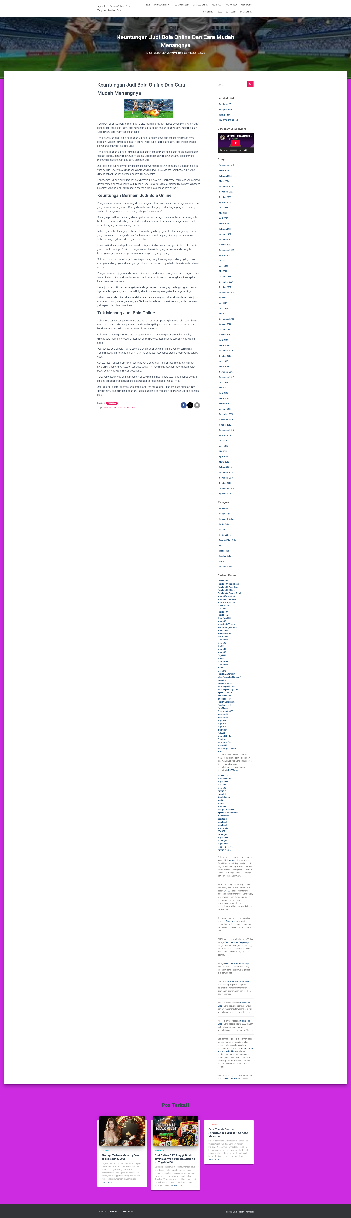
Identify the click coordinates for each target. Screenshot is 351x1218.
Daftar (102, 1212)
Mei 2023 (223, 213)
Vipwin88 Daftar (225, 736)
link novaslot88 (224, 633)
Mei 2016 (223, 451)
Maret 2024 (224, 181)
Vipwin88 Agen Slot (226, 596)
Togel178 (222, 655)
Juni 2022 (223, 266)
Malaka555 (222, 775)
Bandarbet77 (225, 104)
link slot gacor (224, 699)
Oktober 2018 (225, 356)
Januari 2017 (225, 409)
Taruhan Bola (231, 5)
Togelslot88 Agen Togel (228, 587)
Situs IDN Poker (232, 1079)
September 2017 (226, 377)
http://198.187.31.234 (228, 120)
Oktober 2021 (225, 287)
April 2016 (223, 456)
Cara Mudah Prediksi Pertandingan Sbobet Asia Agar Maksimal (228, 1132)
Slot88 (220, 646)
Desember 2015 (226, 472)
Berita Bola (231, 12)
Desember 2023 (226, 186)
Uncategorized (226, 567)
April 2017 (223, 393)
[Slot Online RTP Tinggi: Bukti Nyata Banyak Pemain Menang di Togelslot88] (175, 1131)
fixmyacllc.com (225, 696)
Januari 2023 (225, 234)
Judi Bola (107, 408)
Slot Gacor (222, 609)
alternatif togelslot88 (227, 627)
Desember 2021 (226, 282)
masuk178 (222, 745)
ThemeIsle (249, 1212)
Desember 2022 (226, 239)
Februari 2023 (225, 229)
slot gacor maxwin (226, 809)
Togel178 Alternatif (226, 674)
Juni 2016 (223, 446)
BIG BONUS (114, 1212)
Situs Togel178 (224, 618)
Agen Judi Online (200, 5)
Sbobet (221, 803)
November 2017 (226, 372)
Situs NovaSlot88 (225, 711)
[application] (236, 143)
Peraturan (128, 1212)
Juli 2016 (223, 441)
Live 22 (227, 891)
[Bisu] (245, 150)
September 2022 (226, 250)
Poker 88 (230, 860)
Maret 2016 (224, 462)
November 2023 (226, 192)
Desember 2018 (226, 351)
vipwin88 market (225, 683)
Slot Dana (222, 671)
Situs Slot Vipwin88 (226, 602)
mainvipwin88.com (226, 624)
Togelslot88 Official (226, 590)
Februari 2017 (225, 404)
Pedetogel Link (224, 705)
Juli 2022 (223, 261)
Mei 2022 (223, 271)
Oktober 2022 (225, 245)
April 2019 (223, 340)
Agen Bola (216, 5)
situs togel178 (224, 742)
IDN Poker (222, 730)
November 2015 (226, 478)
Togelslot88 (223, 581)
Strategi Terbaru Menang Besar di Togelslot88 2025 (120, 1157)
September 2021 (226, 292)
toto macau (223, 637)
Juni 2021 (223, 308)
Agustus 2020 (225, 324)
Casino (222, 529)
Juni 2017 (223, 382)
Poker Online (246, 12)
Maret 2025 (224, 171)
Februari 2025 (225, 176)
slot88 (220, 668)
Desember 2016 (226, 414)
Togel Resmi (223, 615)
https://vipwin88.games (228, 689)
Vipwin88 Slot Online (227, 599)
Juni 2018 (223, 361)
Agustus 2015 (225, 494)
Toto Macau (223, 708)
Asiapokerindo (225, 110)
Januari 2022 (225, 276)
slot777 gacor (233, 770)
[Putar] (221, 150)
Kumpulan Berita (161, 5)
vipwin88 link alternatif (228, 813)
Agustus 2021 (225, 298)
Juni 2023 (223, 208)
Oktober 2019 (225, 335)
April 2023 (223, 218)
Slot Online (208, 12)
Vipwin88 (222, 621)
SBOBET (221, 831)
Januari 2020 (225, 329)
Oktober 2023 (225, 197)
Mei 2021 (223, 314)
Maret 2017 (224, 398)
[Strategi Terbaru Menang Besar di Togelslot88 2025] (122, 1131)
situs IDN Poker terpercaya (237, 963)
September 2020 (226, 319)
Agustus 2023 (225, 202)
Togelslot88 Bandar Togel (229, 593)
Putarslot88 (223, 640)
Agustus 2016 (225, 435)
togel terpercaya (225, 847)
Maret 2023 (224, 224)
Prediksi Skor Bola (181, 5)
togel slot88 (223, 828)
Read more (107, 1182)
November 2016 (226, 419)
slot (221, 545)
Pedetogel (222, 739)
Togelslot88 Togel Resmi (229, 584)
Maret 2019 (224, 345)
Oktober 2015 (225, 483)
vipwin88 (222, 680)
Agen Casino (246, 5)
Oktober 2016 (225, 425)
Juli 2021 (223, 303)
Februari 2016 (225, 467)
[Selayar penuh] (250, 150)
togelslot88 (223, 630)
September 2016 (226, 430)
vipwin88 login (224, 850)
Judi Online (117, 408)
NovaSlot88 (223, 714)
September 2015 (226, 488)
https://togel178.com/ (227, 748)
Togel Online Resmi (226, 702)
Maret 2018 (224, 366)
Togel (219, 12)
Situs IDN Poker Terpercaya (237, 942)
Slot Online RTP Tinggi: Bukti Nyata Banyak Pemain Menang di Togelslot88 (175, 1159)
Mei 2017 (223, 388)
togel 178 (222, 720)
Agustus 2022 (225, 255)
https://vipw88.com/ (226, 686)
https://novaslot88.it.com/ (229, 677)
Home (148, 5)
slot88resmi (223, 816)
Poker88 (221, 733)
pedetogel (222, 819)
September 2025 (226, 165)
